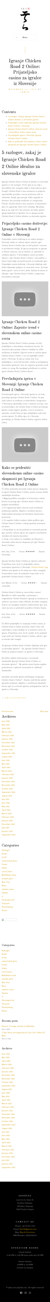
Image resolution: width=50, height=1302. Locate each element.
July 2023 (5, 827)
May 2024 (6, 806)
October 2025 (7, 749)
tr (2, 896)
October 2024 (7, 788)
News (4, 885)
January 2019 (7, 831)
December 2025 (8, 742)
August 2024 (7, 796)
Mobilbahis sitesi (9, 875)
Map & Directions (27, 1232)
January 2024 (7, 820)
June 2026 (6, 721)
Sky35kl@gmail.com (28, 1229)
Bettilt (4, 854)
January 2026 (7, 739)
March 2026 (7, 732)
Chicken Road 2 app (39, 567)
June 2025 (6, 760)
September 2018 (8, 835)
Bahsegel (5, 850)
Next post (44, 711)
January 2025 (7, 778)
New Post (6, 882)
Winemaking (7, 907)
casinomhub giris (9, 861)
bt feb (4, 857)
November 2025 (8, 746)
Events (4, 864)
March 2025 (7, 771)
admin (25, 92)
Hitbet (4, 868)
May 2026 (6, 725)
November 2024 (8, 785)
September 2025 (8, 753)
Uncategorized (15, 698)
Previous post (7, 711)
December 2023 (8, 824)
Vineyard (5, 903)
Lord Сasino (7, 871)
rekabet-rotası (8, 889)
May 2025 (6, 764)
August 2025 (7, 756)
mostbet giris (7, 878)
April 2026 (6, 728)
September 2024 (8, 792)
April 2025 (6, 767)
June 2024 (6, 803)
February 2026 (8, 735)
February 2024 (8, 817)
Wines (4, 910)
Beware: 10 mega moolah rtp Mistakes (18, 1026)
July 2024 (5, 799)
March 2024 (7, 813)
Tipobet (5, 893)
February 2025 (8, 774)
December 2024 (8, 781)
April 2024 (6, 810)
